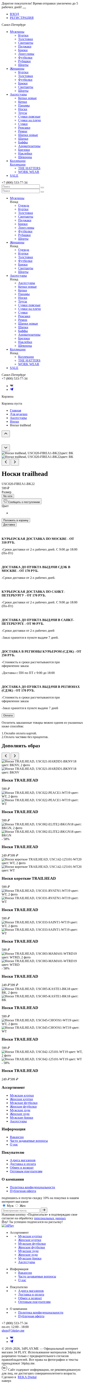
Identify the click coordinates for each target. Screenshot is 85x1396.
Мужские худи (20, 1110)
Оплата (8, 715)
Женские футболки (23, 1106)
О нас (14, 1144)
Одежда (23, 205)
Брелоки (24, 149)
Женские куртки (21, 1099)
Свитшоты (25, 42)
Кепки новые (27, 98)
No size (7, 496)
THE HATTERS (29, 168)
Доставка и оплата (23, 1164)
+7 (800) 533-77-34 (14, 182)
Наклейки (25, 153)
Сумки (23, 124)
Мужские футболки (24, 1103)
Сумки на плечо (29, 120)
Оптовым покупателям (26, 1171)
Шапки (23, 138)
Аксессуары (18, 94)
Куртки (23, 35)
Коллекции (18, 161)
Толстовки (25, 39)
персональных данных (50, 1218)
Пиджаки (24, 46)
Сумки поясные (29, 116)
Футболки (25, 57)
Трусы (22, 113)
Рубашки (24, 61)
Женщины (17, 68)
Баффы (23, 142)
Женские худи (20, 1114)
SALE (14, 175)
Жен (23, 1205)
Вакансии (17, 1137)
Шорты (23, 65)
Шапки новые (28, 135)
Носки (22, 109)
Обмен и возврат (22, 1167)
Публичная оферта (23, 1191)
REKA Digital (27, 1377)
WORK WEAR (28, 172)
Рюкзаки (24, 127)
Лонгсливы (26, 54)
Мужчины (17, 31)
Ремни (22, 131)
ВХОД (14, 14)
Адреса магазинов (22, 1160)
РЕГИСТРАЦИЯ (22, 17)
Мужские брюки (21, 1117)
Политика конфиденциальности (32, 1187)
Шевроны (25, 157)
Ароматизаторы (29, 146)
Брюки (23, 50)
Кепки (22, 102)
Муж (10, 1205)
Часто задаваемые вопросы (29, 1140)
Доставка (9, 524)
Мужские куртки (22, 1095)
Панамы (24, 105)
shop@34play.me (13, 1330)
